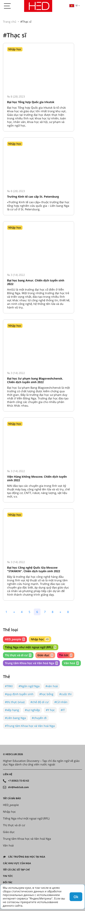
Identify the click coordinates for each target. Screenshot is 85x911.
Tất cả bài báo (12, 798)
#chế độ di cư (39, 702)
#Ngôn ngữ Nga (29, 686)
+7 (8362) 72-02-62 (18, 780)
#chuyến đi (39, 718)
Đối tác (7, 882)
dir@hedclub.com (18, 787)
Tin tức (65, 655)
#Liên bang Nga (15, 718)
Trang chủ (9, 21)
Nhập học (39, 639)
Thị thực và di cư (18, 655)
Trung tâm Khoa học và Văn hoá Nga (31, 663)
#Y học (50, 710)
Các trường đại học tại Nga (26, 856)
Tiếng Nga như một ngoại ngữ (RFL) (30, 647)
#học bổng (46, 694)
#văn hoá (51, 686)
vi (76, 5)
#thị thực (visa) (15, 702)
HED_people (14, 639)
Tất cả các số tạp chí (16, 869)
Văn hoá (71, 663)
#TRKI (9, 686)
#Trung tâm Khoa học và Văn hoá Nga (30, 726)
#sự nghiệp (32, 710)
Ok (76, 896)
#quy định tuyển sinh (19, 694)
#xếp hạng (12, 710)
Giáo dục (44, 655)
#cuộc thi (65, 694)
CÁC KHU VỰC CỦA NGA (17, 863)
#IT (63, 710)
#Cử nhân (60, 702)
